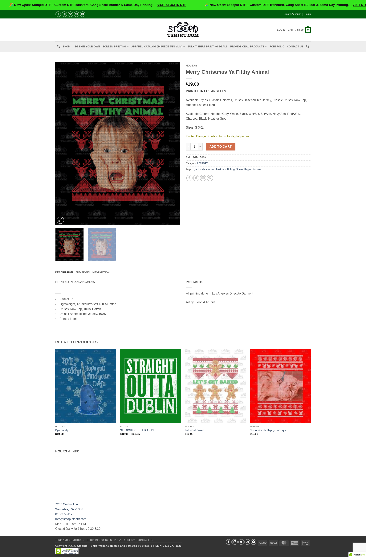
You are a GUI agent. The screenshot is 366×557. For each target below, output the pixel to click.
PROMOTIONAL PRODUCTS (247, 46)
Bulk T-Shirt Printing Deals (208, 46)
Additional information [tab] (92, 272)
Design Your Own (87, 46)
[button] (299, 30)
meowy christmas (216, 169)
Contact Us (295, 46)
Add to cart (220, 146)
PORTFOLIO (277, 46)
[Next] (172, 143)
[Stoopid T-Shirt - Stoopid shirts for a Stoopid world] (183, 30)
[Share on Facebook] (189, 178)
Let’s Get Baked (194, 430)
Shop (66, 46)
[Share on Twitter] (196, 178)
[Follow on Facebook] (58, 14)
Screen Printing (114, 46)
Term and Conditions (69, 540)
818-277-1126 (64, 514)
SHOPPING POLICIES (99, 540)
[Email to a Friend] (203, 178)
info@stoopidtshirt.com (70, 519)
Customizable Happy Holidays (268, 430)
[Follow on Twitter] (70, 14)
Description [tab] (64, 272)
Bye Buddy (199, 169)
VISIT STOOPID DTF (171, 4)
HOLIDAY (191, 65)
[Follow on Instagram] (64, 14)
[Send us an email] (76, 14)
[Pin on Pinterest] (210, 178)
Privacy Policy (124, 540)
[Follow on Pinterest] (82, 14)
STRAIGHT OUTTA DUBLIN (137, 430)
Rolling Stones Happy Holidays (244, 169)
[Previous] (62, 143)
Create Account (292, 14)
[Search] (58, 46)
